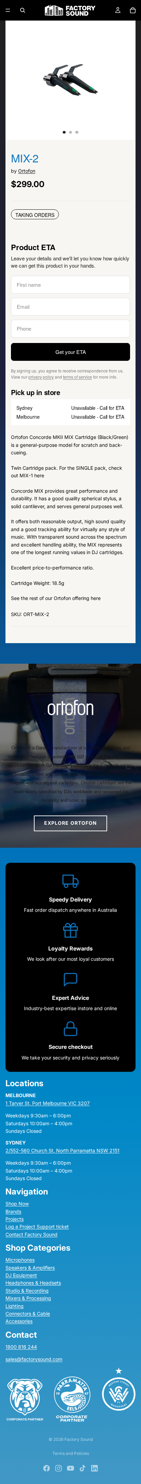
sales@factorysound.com (33, 1359)
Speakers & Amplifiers (30, 1268)
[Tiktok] (82, 1468)
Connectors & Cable (27, 1313)
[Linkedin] (94, 1468)
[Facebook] (46, 1468)
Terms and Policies (70, 1453)
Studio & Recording (27, 1290)
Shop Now (17, 1203)
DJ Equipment (21, 1275)
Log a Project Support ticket (37, 1226)
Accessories (19, 1321)
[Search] (22, 10)
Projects (14, 1219)
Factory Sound (78, 1439)
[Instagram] (58, 1468)
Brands (13, 1211)
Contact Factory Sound (31, 1234)
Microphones (20, 1260)
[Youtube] (70, 1468)
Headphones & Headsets (33, 1283)
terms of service (77, 377)
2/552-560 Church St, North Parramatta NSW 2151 (62, 1150)
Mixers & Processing (28, 1298)
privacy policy (41, 377)
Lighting (14, 1306)
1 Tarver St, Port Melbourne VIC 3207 (47, 1103)
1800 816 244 (21, 1347)
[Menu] (8, 10)
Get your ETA (70, 351)
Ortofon (26, 171)
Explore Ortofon (70, 823)
